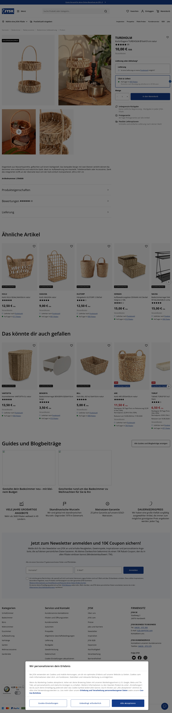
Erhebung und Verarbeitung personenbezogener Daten (104, 690)
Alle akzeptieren (128, 703)
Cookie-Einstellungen (48, 703)
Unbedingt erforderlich (90, 703)
